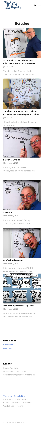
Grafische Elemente (12, 260)
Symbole (7, 212)
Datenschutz (8, 345)
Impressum (7, 349)
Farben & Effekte (11, 159)
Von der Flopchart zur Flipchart (18, 305)
